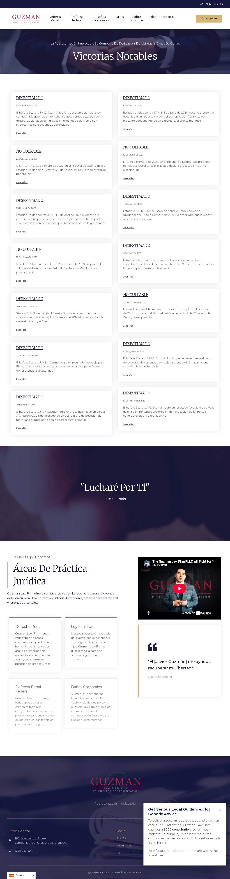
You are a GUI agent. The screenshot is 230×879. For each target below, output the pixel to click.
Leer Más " (21, 133)
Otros (120, 17)
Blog (153, 17)
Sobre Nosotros (136, 18)
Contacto (167, 17)
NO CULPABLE (28, 151)
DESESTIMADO (29, 98)
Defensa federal (77, 18)
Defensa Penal (55, 18)
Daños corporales (101, 18)
